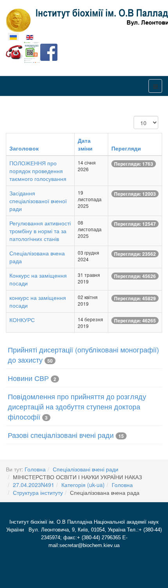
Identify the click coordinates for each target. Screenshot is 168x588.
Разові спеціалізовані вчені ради (61, 435)
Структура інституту (38, 492)
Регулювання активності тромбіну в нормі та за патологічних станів (40, 231)
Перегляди (126, 148)
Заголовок (24, 148)
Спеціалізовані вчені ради (85, 469)
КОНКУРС (22, 320)
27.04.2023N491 (33, 485)
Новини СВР (28, 378)
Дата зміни (85, 144)
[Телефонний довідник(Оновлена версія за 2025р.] (14, 51)
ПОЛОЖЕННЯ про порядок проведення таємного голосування (37, 170)
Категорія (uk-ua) (83, 485)
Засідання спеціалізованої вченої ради (38, 201)
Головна (35, 469)
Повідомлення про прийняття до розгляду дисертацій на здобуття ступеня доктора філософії (77, 406)
